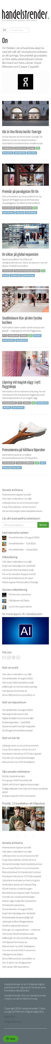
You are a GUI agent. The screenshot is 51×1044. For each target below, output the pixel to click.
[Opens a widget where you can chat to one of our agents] (10, 1039)
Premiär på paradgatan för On (20, 191)
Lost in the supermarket (20, 606)
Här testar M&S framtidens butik (18, 569)
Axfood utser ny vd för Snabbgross (18, 761)
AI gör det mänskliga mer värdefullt (18, 565)
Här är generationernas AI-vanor (17, 578)
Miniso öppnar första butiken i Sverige (20, 582)
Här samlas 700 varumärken (15, 966)
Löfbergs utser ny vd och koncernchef (20, 502)
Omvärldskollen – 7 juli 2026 (22, 543)
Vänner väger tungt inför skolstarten (19, 900)
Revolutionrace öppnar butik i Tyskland (20, 892)
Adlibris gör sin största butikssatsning (19, 686)
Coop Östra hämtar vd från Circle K (19, 506)
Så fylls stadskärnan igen (13, 776)
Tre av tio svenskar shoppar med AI (19, 574)
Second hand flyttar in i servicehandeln (20, 868)
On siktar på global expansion (20, 254)
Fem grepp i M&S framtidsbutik (17, 780)
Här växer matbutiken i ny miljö (17, 498)
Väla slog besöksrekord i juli (15, 714)
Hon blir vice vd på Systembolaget (18, 757)
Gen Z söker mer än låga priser (16, 962)
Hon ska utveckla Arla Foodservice (19, 950)
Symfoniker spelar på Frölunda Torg (19, 884)
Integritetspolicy (13, 1021)
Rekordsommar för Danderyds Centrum (21, 872)
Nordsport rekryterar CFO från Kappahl (21, 753)
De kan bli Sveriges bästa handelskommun (22, 511)
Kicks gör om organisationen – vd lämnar (21, 929)
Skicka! (43, 524)
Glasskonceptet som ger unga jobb (18, 726)
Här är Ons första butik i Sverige (21, 131)
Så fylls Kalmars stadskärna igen (17, 888)
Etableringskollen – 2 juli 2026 (16, 722)
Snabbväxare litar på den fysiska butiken (22, 320)
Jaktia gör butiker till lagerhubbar (17, 921)
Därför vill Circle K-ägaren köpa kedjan (20, 784)
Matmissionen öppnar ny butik (16, 494)
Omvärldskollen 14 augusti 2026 (24, 537)
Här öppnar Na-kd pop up (14, 690)
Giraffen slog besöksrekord (15, 925)
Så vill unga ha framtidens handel (17, 730)
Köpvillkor (9, 1016)
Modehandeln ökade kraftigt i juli (17, 917)
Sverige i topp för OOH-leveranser (19, 795)
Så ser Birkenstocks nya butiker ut (18, 694)
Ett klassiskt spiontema (20, 594)
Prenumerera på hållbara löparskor (23, 449)
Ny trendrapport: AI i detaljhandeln (22, 614)
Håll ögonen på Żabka (19, 600)
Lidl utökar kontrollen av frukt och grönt (21, 880)
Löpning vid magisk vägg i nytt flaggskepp (21, 384)
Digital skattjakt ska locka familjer (18, 718)
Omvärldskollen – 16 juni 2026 (23, 549)
